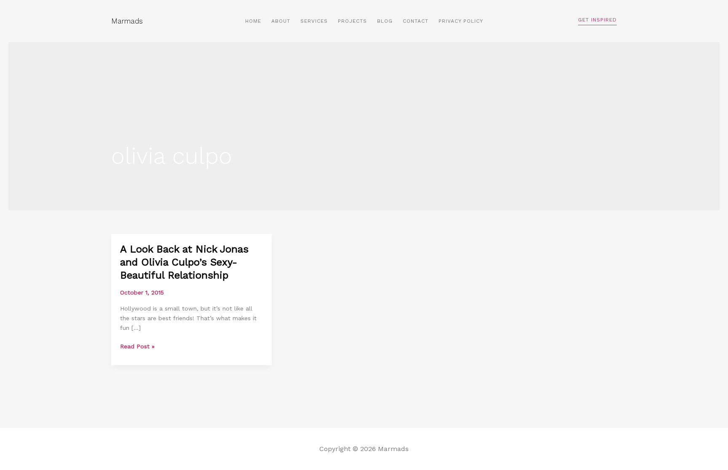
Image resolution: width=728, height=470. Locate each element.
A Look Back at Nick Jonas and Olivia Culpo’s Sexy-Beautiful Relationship (184, 262)
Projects (352, 21)
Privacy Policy (461, 21)
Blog (385, 21)
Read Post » (137, 346)
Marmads (127, 21)
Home (253, 21)
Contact (415, 21)
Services (314, 21)
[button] (597, 21)
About (280, 21)
